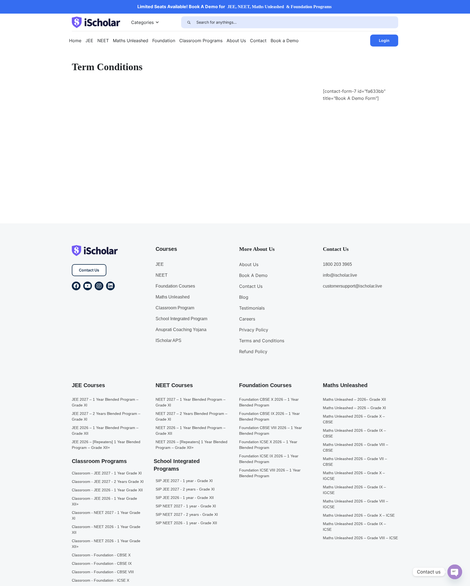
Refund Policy (253, 351)
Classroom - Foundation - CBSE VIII (103, 572)
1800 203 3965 (337, 264)
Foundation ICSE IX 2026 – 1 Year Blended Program (268, 459)
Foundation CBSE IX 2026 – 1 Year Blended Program (269, 416)
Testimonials (252, 308)
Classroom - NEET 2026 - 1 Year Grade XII (106, 530)
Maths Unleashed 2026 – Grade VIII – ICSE (360, 538)
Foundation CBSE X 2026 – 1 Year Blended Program (269, 402)
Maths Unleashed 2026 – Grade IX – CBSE (354, 433)
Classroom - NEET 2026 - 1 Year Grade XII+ (106, 544)
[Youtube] (87, 286)
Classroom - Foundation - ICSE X (100, 580)
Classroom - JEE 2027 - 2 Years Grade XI (108, 481)
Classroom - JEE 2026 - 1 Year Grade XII (107, 490)
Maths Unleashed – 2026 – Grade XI (354, 408)
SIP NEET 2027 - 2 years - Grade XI (187, 514)
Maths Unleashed (130, 40)
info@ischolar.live (340, 275)
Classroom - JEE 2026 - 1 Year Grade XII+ (104, 501)
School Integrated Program (181, 318)
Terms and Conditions (261, 340)
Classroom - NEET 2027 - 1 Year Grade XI (106, 515)
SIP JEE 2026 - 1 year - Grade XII (185, 497)
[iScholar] (96, 21)
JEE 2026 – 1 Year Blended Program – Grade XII (105, 430)
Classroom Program (175, 308)
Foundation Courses (175, 286)
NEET (103, 40)
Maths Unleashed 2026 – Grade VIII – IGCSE (355, 504)
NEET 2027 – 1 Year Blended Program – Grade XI (190, 402)
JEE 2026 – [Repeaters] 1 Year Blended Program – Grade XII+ (106, 445)
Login (384, 40)
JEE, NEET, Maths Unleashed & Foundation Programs (279, 6)
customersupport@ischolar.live (352, 286)
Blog (243, 297)
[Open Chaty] (454, 572)
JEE (89, 40)
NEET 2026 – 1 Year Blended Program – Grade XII (190, 430)
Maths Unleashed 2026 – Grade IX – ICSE (354, 527)
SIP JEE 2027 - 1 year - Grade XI (184, 481)
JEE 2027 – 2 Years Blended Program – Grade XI (106, 416)
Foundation (163, 40)
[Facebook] (76, 286)
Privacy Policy (253, 329)
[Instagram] (99, 286)
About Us (236, 40)
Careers (247, 319)
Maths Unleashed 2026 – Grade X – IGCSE (354, 476)
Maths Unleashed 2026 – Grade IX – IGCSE (354, 490)
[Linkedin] (110, 286)
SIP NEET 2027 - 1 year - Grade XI (186, 506)
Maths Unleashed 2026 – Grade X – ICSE (359, 515)
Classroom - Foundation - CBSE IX (102, 563)
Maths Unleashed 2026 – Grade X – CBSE (354, 419)
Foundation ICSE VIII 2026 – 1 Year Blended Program (270, 473)
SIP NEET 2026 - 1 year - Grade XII (186, 523)
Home (75, 40)
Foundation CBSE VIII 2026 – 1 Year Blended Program (270, 430)
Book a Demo (285, 40)
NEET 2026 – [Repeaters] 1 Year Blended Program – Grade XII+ (191, 445)
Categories (142, 22)
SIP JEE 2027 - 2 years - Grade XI (185, 489)
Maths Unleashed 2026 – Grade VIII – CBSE (355, 447)
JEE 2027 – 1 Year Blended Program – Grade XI (105, 402)
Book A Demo (253, 275)
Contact (258, 40)
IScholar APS (168, 340)
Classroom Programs (200, 40)
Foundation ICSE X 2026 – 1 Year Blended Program (268, 445)
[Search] (188, 22)
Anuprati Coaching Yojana (181, 329)
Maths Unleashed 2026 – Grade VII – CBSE (355, 462)
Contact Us (89, 270)
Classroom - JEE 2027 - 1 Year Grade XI (107, 473)
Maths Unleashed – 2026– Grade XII (354, 399)
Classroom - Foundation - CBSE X (101, 555)
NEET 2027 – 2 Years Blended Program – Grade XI (191, 416)
